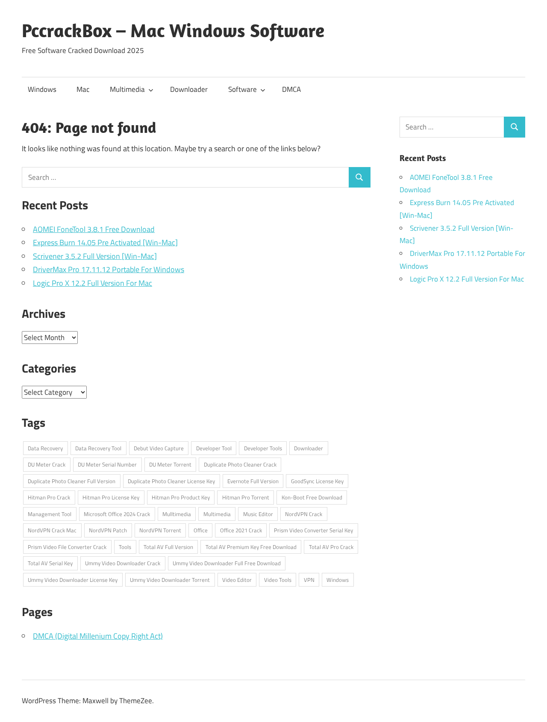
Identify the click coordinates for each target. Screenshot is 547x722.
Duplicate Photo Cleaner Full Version (71, 481)
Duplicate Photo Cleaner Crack (240, 464)
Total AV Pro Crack (331, 547)
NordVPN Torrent (160, 530)
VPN (309, 579)
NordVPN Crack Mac (52, 530)
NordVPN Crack (303, 514)
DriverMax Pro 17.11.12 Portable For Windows (108, 269)
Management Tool (49, 514)
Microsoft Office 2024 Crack (117, 514)
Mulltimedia (176, 514)
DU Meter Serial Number (107, 464)
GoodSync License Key (317, 481)
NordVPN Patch (108, 530)
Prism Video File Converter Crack (67, 547)
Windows (42, 89)
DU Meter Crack (46, 464)
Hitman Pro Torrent (245, 497)
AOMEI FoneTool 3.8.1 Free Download (94, 229)
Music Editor (258, 514)
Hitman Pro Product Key (181, 497)
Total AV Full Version (168, 547)
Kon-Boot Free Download (312, 497)
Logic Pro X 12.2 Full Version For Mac (92, 283)
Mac (82, 89)
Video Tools (277, 579)
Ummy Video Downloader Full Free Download (227, 563)
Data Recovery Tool (98, 448)
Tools (125, 547)
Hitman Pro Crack (49, 497)
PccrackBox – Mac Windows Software (173, 30)
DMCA (291, 89)
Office (201, 530)
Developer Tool (214, 448)
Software (242, 89)
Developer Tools (263, 448)
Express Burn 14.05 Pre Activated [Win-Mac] (105, 242)
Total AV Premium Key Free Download (251, 547)
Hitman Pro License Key (110, 497)
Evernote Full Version (253, 481)
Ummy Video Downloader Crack (122, 563)
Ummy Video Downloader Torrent (170, 579)
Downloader (189, 89)
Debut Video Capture (159, 448)
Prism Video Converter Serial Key (313, 530)
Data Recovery (45, 448)
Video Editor (237, 579)
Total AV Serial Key (50, 563)
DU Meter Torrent (170, 464)
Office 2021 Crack (241, 530)
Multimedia (127, 89)
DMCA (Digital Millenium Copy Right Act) (98, 636)
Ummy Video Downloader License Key (73, 579)
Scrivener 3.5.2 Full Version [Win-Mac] (95, 256)
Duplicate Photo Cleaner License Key (171, 481)
